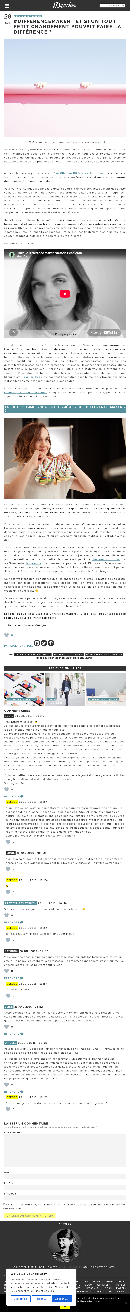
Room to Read (32, 377)
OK (65, 1306)
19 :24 (44, 880)
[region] (41, 1287)
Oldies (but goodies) (87, 1291)
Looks (107, 1288)
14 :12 (39, 1006)
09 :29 (41, 853)
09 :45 (40, 716)
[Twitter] (44, 643)
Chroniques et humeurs (27, 16)
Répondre (11, 796)
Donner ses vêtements (68, 654)
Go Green (104, 1284)
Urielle (11, 1043)
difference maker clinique (33, 654)
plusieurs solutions (105, 559)
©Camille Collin (70, 1267)
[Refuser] (126, 1303)
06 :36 (43, 1043)
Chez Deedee (91, 1281)
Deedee (65, 5)
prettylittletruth (20, 903)
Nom (8, 1172)
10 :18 (63, 903)
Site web (10, 1194)
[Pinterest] (51, 643)
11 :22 (44, 951)
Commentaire (14, 1132)
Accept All (62, 1299)
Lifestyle (92, 1288)
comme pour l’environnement (25, 392)
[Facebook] (37, 643)
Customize (20, 1299)
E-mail (9, 1183)
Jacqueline (33, 563)
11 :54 (43, 802)
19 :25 (44, 1097)
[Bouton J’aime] (6, 635)
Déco (88, 1284)
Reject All (41, 1299)
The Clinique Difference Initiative (69, 658)
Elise (9, 1006)
